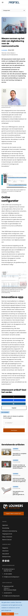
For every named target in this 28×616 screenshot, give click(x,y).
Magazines (5, 548)
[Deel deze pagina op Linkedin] (13, 403)
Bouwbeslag (5, 528)
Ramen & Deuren (7, 539)
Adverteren (5, 551)
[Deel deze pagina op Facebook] (13, 400)
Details (16, 613)
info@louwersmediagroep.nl (11, 577)
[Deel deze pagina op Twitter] (13, 397)
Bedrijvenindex (6, 556)
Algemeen (4, 50)
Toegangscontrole (7, 534)
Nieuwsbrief (5, 553)
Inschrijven (14, 430)
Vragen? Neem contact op (13, 513)
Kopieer (14, 408)
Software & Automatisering (9, 531)
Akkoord (7, 613)
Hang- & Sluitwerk (7, 536)
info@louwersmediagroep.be (12, 596)
